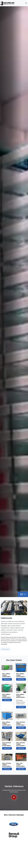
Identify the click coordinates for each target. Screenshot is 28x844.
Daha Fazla (7, 420)
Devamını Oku (5, 649)
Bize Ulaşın (16, 420)
